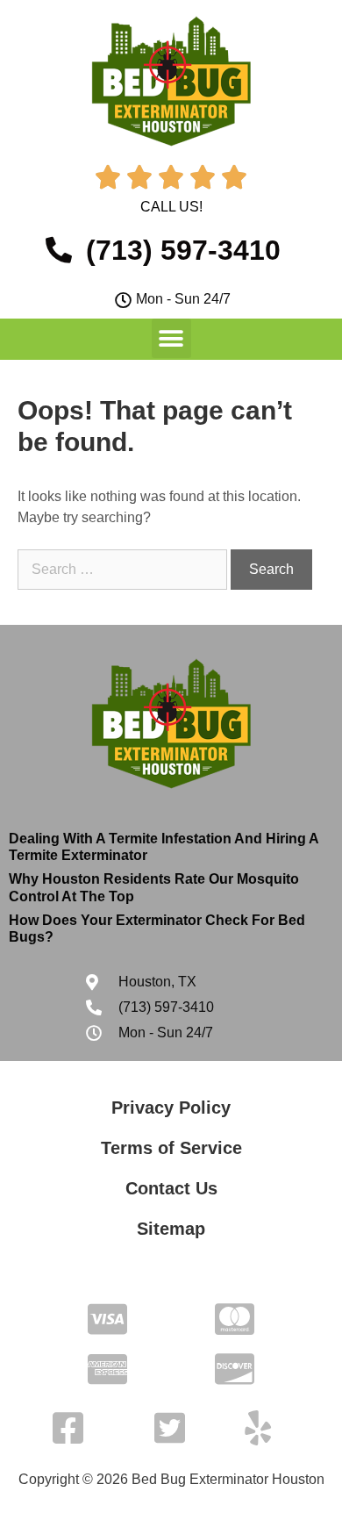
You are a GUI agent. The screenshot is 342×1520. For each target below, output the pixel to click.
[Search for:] (124, 569)
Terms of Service (171, 1148)
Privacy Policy (171, 1107)
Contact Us (171, 1188)
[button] (171, 338)
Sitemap (171, 1228)
